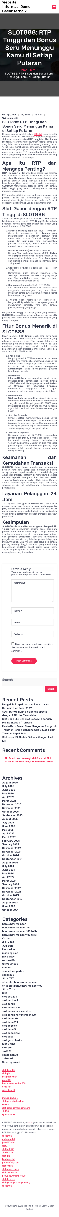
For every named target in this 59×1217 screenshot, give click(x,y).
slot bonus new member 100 (19, 1014)
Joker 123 (8, 942)
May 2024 (8, 873)
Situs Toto (8, 989)
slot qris (7, 1047)
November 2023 (11, 891)
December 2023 (11, 888)
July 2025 (8, 822)
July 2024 (8, 866)
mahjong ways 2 (10, 1098)
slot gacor (8, 1036)
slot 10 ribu (7, 1166)
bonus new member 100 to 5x (19, 934)
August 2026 (10, 782)
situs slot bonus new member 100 (22, 985)
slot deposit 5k (11, 1033)
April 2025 (8, 833)
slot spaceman (9, 1172)
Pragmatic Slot (9, 1077)
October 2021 (10, 909)
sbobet (6, 967)
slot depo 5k (9, 1025)
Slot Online (8, 1043)
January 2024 (10, 884)
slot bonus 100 (11, 1007)
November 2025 (11, 808)
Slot (32, 70)
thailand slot (8, 1152)
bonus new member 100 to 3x (19, 931)
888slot (38, 134)
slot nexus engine (10, 1169)
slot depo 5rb (10, 1029)
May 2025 (8, 829)
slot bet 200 (9, 996)
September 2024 (12, 859)
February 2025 (11, 840)
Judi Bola (7, 945)
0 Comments (11, 118)
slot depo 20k (10, 1022)
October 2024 (10, 855)
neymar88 (8, 960)
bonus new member (14, 924)
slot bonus (8, 1004)
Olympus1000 (10, 964)
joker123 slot (8, 1142)
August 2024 (10, 862)
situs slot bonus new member (20, 982)
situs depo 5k (8, 1090)
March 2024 (9, 880)
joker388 (6, 1080)
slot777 (6, 1051)
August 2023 (10, 902)
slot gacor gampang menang (16, 1108)
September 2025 (12, 815)
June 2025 (8, 826)
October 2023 (10, 895)
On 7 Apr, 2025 (9, 114)
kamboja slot (8, 1159)
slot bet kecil (10, 1000)
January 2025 (10, 844)
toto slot (7, 1058)
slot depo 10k (10, 1018)
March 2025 (9, 837)
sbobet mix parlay (13, 971)
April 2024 (8, 877)
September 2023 (12, 899)
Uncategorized (11, 1062)
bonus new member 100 (16, 927)
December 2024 (11, 848)
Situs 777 (8, 978)
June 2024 (8, 869)
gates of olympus (11, 1162)
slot (30, 1122)
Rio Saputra (11, 758)
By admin (26, 114)
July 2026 (8, 786)
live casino (8, 949)
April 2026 (8, 797)
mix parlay (8, 956)
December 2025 (11, 804)
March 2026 (9, 800)
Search (7, 680)
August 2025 (10, 819)
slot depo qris (8, 1179)
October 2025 (10, 811)
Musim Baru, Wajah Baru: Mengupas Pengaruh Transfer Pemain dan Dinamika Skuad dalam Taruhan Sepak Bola (29, 730)
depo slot (6, 1087)
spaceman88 (10, 1054)
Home (23, 70)
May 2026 (8, 793)
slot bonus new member (16, 1011)
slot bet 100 (8, 1149)
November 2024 (11, 851)
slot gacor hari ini (12, 1040)
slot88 (5, 1104)
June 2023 (8, 906)
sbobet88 (8, 974)
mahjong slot (10, 953)
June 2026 (8, 789)
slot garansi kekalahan (13, 1101)
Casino (6, 938)
